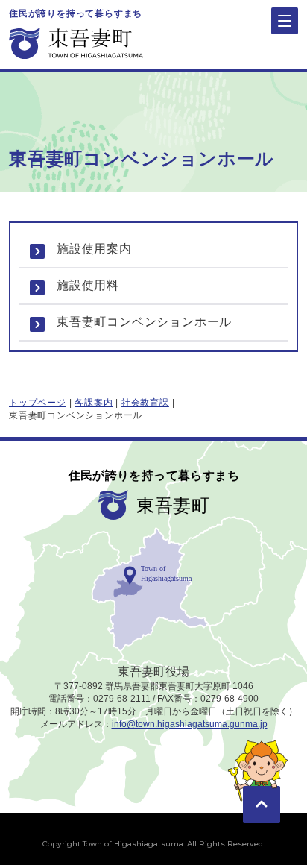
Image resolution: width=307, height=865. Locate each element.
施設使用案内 (94, 248)
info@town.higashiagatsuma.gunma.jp (190, 724)
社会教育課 (145, 402)
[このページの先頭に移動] (261, 783)
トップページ (37, 402)
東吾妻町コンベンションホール (144, 321)
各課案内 (94, 402)
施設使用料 (88, 285)
